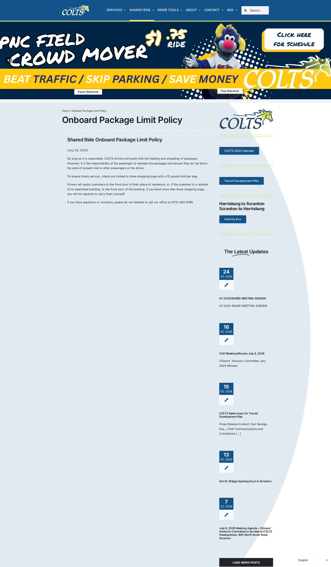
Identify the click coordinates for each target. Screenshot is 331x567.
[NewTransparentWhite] (76, 6)
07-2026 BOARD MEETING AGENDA (242, 298)
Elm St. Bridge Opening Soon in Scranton (245, 481)
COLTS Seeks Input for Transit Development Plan (238, 415)
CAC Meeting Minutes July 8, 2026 (241, 353)
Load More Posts (246, 562)
